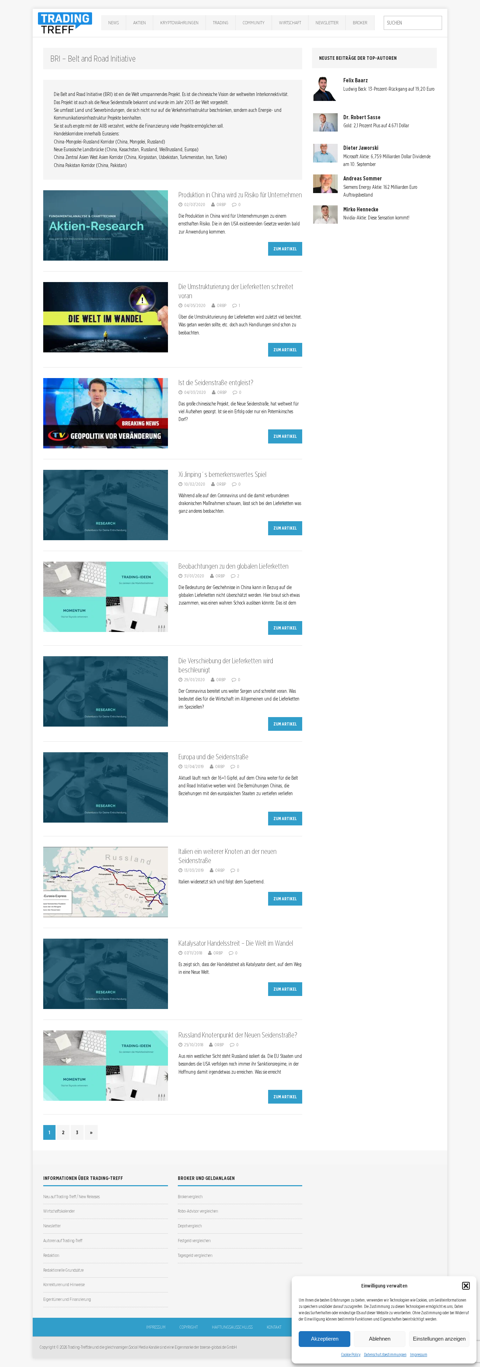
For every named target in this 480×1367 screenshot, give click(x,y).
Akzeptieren (324, 1339)
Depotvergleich (190, 1225)
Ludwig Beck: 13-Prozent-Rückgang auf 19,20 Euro (388, 89)
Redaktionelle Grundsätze (63, 1270)
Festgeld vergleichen (194, 1240)
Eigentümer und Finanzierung (67, 1299)
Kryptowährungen (179, 22)
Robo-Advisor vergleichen (198, 1211)
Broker (360, 22)
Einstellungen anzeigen (439, 1339)
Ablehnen (379, 1339)
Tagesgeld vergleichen (195, 1255)
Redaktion (51, 1255)
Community (254, 22)
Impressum (418, 1354)
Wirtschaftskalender (59, 1211)
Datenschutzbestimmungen (385, 1354)
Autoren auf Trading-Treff (62, 1240)
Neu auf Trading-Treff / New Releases (71, 1196)
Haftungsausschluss (232, 1327)
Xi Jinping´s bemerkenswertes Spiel (222, 474)
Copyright (189, 1327)
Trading (220, 22)
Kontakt (274, 1327)
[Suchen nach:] (413, 23)
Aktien (139, 22)
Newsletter (327, 22)
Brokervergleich (190, 1196)
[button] (465, 1285)
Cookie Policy (351, 1354)
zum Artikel (285, 248)
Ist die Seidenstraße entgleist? (216, 382)
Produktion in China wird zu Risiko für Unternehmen (240, 195)
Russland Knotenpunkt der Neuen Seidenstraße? (238, 1035)
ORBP (221, 204)
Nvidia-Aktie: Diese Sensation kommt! (376, 218)
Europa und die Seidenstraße (213, 757)
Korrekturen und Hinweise (64, 1284)
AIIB (103, 126)
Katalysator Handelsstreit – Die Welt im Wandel (236, 943)
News (113, 22)
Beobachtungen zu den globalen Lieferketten (233, 566)
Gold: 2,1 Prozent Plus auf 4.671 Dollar (376, 125)
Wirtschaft (290, 22)
